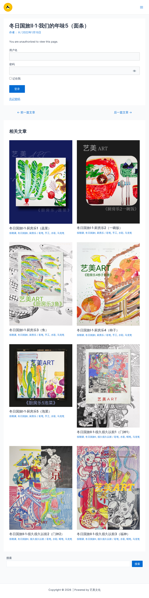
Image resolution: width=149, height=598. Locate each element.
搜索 (9, 558)
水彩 (53, 233)
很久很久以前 (105, 437)
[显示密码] (134, 71)
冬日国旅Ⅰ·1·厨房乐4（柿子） (98, 330)
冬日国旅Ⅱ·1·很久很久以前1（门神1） (104, 432)
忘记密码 (14, 99)
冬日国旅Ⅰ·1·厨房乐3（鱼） (29, 330)
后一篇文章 (123, 112)
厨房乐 (32, 233)
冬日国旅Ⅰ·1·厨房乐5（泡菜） (30, 411)
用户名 (13, 50)
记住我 (16, 78)
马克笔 (60, 233)
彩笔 (41, 233)
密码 (12, 64)
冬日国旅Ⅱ (90, 437)
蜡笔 (128, 437)
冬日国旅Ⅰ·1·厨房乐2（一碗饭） (99, 228)
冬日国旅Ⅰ (23, 233)
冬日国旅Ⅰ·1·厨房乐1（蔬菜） (30, 228)
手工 (47, 233)
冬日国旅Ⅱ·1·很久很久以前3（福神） (103, 534)
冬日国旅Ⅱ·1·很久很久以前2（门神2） (36, 534)
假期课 (12, 233)
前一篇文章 (26, 112)
